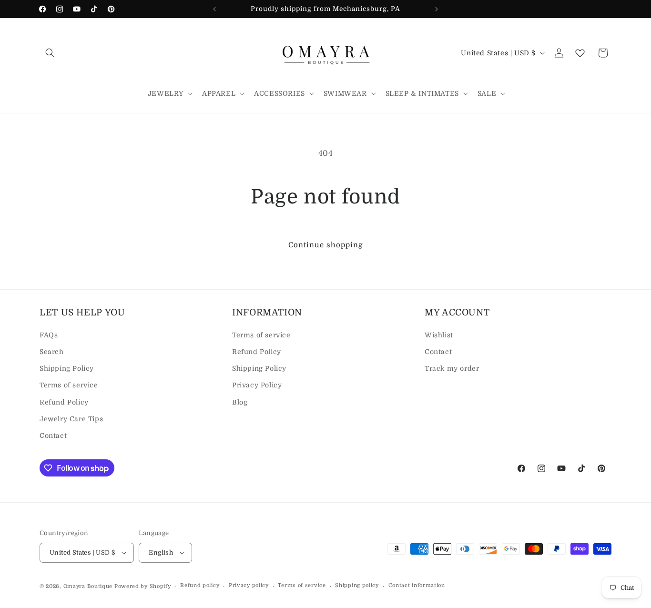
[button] (50, 52)
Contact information (416, 585)
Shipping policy (357, 585)
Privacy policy (249, 585)
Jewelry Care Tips (71, 419)
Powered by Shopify (142, 586)
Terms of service (69, 385)
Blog (239, 402)
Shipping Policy (67, 368)
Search (52, 351)
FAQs (49, 335)
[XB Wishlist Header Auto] (580, 52)
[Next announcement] (436, 9)
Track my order (452, 368)
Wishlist (439, 335)
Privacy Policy (257, 385)
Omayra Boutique (88, 586)
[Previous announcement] (214, 9)
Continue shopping (325, 245)
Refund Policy (64, 402)
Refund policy (199, 585)
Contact (53, 435)
